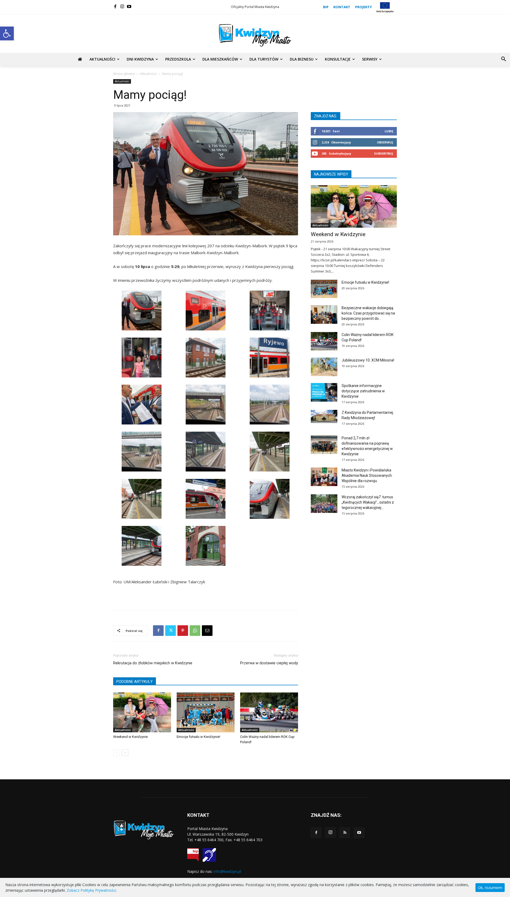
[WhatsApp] (195, 630)
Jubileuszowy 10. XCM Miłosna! (368, 360)
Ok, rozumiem (490, 887)
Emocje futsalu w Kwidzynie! (198, 737)
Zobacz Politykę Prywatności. (92, 890)
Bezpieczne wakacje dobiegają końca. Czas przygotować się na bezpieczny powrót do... (368, 313)
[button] (7, 33)
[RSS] (344, 832)
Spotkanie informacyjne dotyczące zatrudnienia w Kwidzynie (363, 391)
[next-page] (125, 752)
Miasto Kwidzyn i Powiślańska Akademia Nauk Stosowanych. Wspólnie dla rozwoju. (367, 475)
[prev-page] (116, 752)
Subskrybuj (383, 153)
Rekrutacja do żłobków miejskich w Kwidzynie (152, 663)
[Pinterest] (182, 630)
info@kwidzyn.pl (227, 871)
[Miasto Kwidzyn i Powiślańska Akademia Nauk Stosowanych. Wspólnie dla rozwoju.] (324, 476)
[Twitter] (170, 630)
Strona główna (124, 73)
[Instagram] (122, 6)
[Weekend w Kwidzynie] (142, 712)
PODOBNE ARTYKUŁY (134, 681)
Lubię (389, 131)
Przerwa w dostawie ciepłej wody (269, 663)
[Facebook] (115, 6)
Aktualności (148, 73)
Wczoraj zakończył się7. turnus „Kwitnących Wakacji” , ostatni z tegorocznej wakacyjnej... (368, 502)
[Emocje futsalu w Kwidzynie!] (206, 712)
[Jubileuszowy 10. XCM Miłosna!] (324, 367)
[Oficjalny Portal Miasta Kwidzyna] (255, 35)
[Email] (207, 630)
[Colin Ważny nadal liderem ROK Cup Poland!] (269, 712)
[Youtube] (129, 6)
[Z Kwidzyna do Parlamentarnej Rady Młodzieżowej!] (324, 416)
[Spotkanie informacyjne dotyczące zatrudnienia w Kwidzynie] (324, 392)
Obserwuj (385, 142)
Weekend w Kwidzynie (130, 737)
